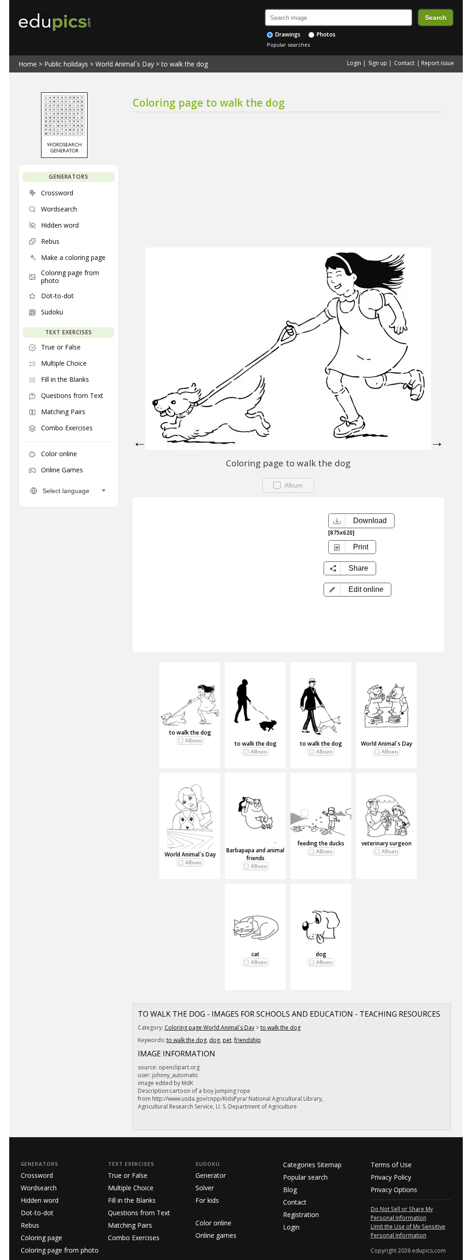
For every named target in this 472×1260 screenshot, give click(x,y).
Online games (215, 1235)
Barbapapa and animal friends (255, 854)
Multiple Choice (130, 1187)
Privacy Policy (391, 1177)
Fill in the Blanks (132, 1200)
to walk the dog (184, 64)
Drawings (287, 34)
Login (354, 63)
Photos (325, 34)
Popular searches (288, 44)
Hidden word (40, 1200)
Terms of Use (391, 1164)
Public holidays (66, 64)
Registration (301, 1214)
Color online (213, 1222)
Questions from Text (139, 1212)
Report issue (437, 63)
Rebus (30, 1225)
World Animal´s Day (124, 64)
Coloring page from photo (60, 1250)
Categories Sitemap (312, 1164)
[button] (357, 590)
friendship (247, 1040)
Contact (404, 63)
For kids (207, 1200)
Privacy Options (394, 1189)
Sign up (377, 63)
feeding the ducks (320, 843)
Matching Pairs (130, 1225)
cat (255, 954)
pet (227, 1040)
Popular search (305, 1177)
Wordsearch (39, 1187)
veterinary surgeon (386, 843)
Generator (210, 1175)
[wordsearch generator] (64, 155)
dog (321, 954)
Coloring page (41, 1237)
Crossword (37, 1175)
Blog (290, 1189)
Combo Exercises (133, 1237)
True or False (128, 1175)
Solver (204, 1187)
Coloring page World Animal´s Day (209, 1027)
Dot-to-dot (37, 1212)
